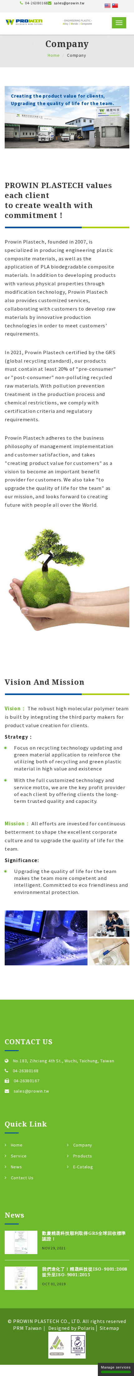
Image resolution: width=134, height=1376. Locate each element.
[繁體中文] (115, 5)
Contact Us (22, 1177)
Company (83, 1145)
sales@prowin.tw (69, 3)
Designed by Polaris (71, 1328)
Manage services (116, 1367)
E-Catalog (83, 1167)
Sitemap (110, 1328)
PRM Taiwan (27, 1328)
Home (54, 55)
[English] (107, 5)
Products (82, 1156)
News (16, 1167)
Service (19, 1156)
